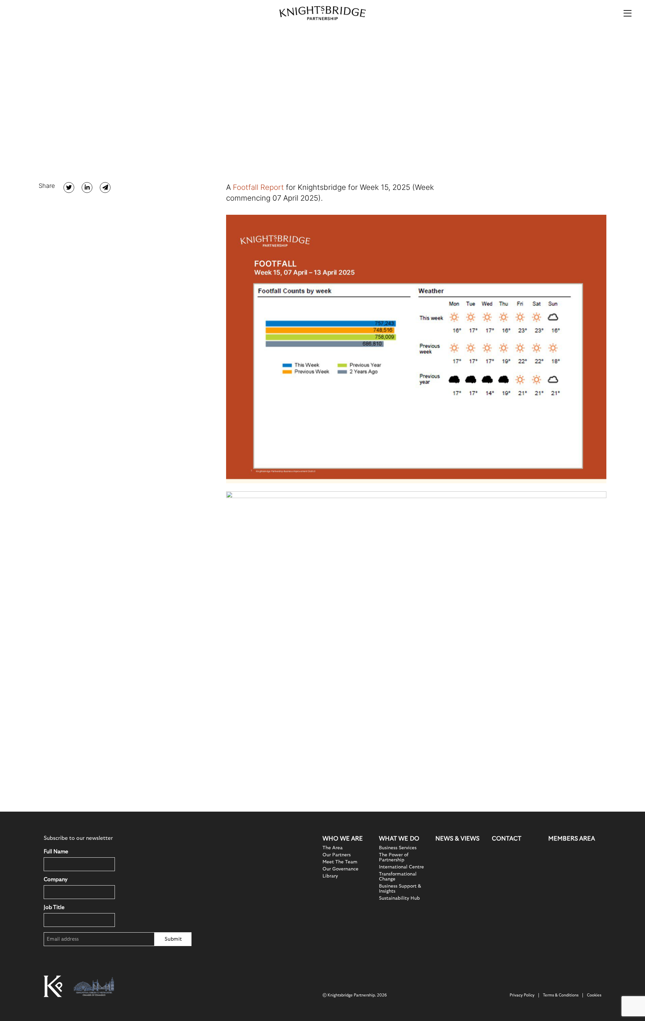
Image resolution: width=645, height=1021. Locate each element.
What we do (399, 838)
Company (56, 879)
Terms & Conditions (560, 995)
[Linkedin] (87, 187)
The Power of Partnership (393, 857)
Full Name (56, 851)
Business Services (398, 848)
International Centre (401, 867)
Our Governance (340, 869)
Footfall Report (258, 187)
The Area (332, 848)
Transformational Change (398, 877)
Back (60, 81)
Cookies (594, 995)
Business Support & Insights (400, 889)
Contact (506, 838)
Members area (571, 838)
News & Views (457, 838)
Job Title (54, 907)
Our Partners (336, 855)
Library (330, 876)
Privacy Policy (522, 995)
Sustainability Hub (399, 898)
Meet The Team (339, 862)
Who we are (342, 838)
